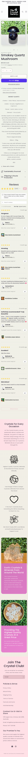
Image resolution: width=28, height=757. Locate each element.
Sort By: (16, 206)
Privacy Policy (7, 688)
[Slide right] (17, 50)
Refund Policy (7, 691)
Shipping (9, 65)
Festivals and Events (9, 702)
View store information (9, 92)
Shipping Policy (7, 695)
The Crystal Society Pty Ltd (11, 753)
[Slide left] (10, 50)
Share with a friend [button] (8, 166)
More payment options (14, 84)
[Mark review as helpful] (25, 228)
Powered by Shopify (20, 753)
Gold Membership (8, 705)
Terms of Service (8, 698)
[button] (2, 11)
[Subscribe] (23, 677)
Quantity (3, 67)
